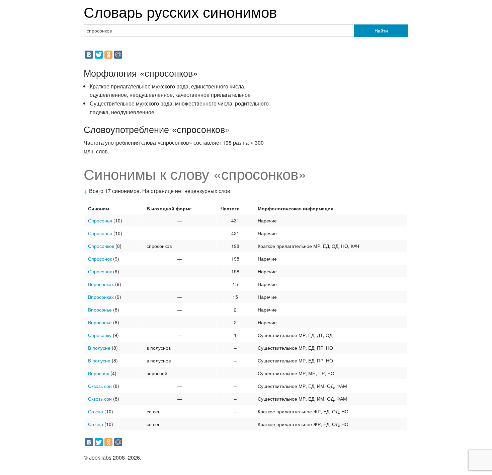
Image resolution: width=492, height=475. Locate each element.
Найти (381, 30)
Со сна (95, 411)
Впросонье (100, 309)
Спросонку (99, 335)
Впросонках (101, 284)
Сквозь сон (100, 386)
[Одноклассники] (108, 55)
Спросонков (101, 246)
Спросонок (100, 258)
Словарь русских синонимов (180, 11)
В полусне (99, 347)
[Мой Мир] (118, 55)
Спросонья (100, 220)
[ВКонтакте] (89, 55)
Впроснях (98, 373)
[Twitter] (99, 55)
